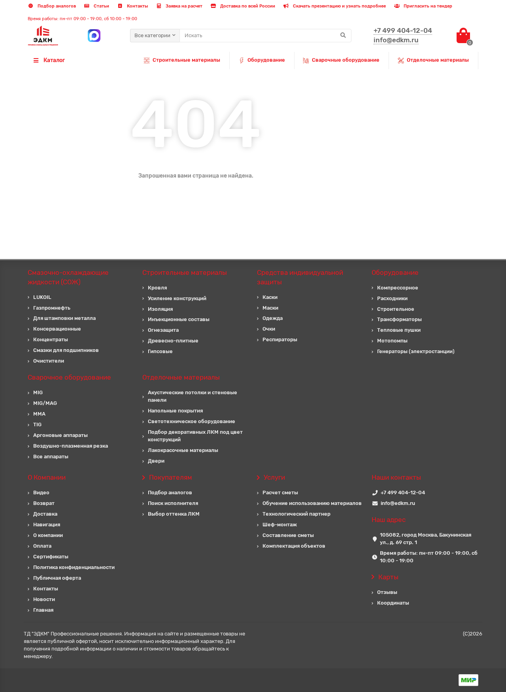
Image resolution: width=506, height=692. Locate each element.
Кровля (157, 288)
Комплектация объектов (293, 546)
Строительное (395, 309)
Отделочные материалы (438, 60)
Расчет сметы (280, 492)
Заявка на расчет (183, 6)
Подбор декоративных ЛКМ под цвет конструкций (195, 435)
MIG (38, 392)
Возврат (44, 503)
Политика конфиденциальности (74, 567)
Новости (44, 599)
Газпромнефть (51, 308)
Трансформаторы (399, 319)
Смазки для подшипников (66, 350)
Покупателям (170, 477)
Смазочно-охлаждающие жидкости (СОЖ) (68, 277)
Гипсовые (160, 351)
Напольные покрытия (175, 411)
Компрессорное (397, 288)
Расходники (392, 298)
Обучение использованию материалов (312, 503)
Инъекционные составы (179, 319)
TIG (37, 424)
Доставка (45, 514)
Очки (268, 329)
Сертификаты (50, 557)
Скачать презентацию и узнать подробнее (339, 6)
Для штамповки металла (64, 318)
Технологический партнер (296, 514)
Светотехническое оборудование (191, 421)
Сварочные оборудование (346, 60)
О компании (48, 535)
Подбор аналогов (56, 6)
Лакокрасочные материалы (183, 450)
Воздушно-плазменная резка (70, 446)
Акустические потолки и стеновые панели (192, 396)
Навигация (46, 525)
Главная (43, 610)
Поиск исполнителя (173, 503)
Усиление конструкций (177, 298)
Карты (388, 577)
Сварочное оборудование (69, 377)
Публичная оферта (57, 578)
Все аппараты (50, 456)
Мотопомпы (392, 341)
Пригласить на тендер (427, 6)
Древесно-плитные (173, 341)
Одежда (272, 318)
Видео (41, 492)
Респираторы (279, 339)
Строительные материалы (186, 60)
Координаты (393, 603)
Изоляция (160, 309)
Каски (270, 297)
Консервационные (57, 329)
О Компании (47, 477)
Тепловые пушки (399, 330)
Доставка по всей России (247, 6)
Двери (156, 461)
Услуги (274, 477)
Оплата (42, 546)
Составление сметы (288, 535)
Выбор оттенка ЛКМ (174, 514)
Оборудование (266, 60)
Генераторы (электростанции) (416, 351)
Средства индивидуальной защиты (300, 277)
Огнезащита (163, 330)
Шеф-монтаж (279, 525)
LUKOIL (42, 297)
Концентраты (50, 339)
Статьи (101, 6)
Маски (270, 308)
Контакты (137, 6)
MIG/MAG (45, 403)
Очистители (48, 361)
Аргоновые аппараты (60, 435)
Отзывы (387, 592)
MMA (39, 414)
